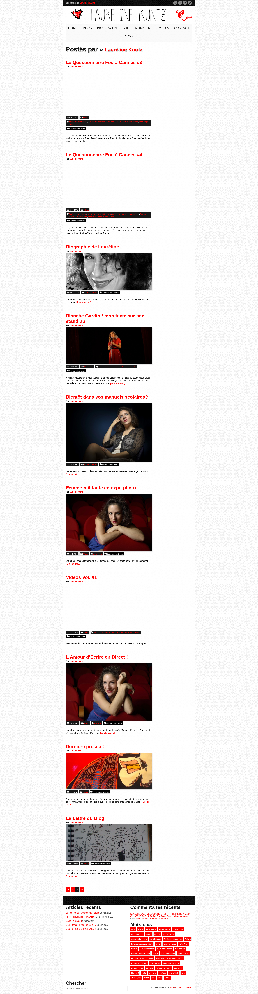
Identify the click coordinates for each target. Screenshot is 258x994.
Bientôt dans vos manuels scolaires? (107, 396)
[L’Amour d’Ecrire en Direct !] (109, 691)
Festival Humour (93, 214)
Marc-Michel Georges (171, 963)
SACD (143, 973)
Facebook (180, 3)
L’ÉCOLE (130, 36)
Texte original (136, 978)
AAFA (133, 929)
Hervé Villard (183, 944)
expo (95, 554)
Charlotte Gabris (81, 122)
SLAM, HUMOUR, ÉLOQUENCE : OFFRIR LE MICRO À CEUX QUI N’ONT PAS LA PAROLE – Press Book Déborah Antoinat (160, 915)
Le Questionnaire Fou (139, 963)
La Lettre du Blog (85, 818)
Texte (183, 973)
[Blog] (181, 14)
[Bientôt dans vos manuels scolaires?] (109, 432)
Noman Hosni (82, 216)
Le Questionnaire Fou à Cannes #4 (104, 154)
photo (100, 554)
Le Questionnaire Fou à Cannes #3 (104, 62)
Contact (189, 987)
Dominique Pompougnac (173, 939)
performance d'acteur (130, 122)
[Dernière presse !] (109, 771)
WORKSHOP (145, 27)
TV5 (153, 978)
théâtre (146, 978)
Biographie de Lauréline (92, 246)
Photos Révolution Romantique (81, 917)
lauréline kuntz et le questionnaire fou (108, 122)
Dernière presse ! (85, 746)
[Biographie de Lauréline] (109, 271)
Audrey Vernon (74, 214)
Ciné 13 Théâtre (168, 934)
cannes (71, 122)
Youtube (175, 3)
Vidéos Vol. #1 (81, 577)
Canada (149, 934)
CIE (128, 27)
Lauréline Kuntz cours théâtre (142, 958)
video (141, 122)
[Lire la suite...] (83, 302)
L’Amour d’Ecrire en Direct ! (97, 656)
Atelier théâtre (151, 929)
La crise (155, 953)
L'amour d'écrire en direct (140, 953)
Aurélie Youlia (178, 929)
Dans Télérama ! (74, 921)
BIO (101, 27)
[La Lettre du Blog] (109, 842)
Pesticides (178, 968)
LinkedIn (185, 3)
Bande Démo (98, 632)
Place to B (135, 973)
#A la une (88, 292)
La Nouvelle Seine (168, 953)
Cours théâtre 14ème (139, 939)
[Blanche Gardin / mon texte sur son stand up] (109, 345)
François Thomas (169, 944)
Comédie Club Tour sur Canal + (81, 929)
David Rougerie (155, 939)
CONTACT (183, 27)
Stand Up (132, 367)
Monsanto (149, 968)
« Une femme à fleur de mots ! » (81, 925)
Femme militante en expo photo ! (102, 487)
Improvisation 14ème (164, 948)
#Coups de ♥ (89, 367)
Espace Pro (179, 987)
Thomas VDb (109, 216)
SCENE (114, 27)
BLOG (88, 27)
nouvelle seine (122, 367)
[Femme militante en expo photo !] (109, 522)
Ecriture (188, 939)
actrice (140, 929)
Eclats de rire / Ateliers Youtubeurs (152, 919)
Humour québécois (147, 948)
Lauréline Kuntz (87, 3)
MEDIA (165, 27)
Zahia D (167, 978)
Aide (172, 987)
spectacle (136, 632)
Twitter (190, 3)
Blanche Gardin (104, 367)
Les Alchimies (155, 963)
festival (158, 944)
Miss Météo (128, 632)
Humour (91, 122)
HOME (74, 27)
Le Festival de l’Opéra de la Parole (82, 913)
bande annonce (137, 934)
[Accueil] (118, 14)
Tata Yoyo (162, 973)
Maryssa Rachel (137, 968)
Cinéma (114, 632)
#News (85, 117)
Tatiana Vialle (174, 973)
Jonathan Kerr (180, 948)
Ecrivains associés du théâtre (142, 944)
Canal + (107, 632)
